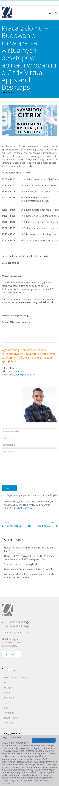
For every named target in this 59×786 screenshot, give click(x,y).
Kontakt (12, 654)
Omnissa (8, 722)
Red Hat (8, 707)
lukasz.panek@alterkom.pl (22, 374)
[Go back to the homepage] (7, 12)
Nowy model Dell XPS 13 (17, 525)
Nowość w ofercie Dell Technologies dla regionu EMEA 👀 (28, 549)
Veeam (7, 692)
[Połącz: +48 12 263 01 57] (27, 625)
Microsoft (9, 697)
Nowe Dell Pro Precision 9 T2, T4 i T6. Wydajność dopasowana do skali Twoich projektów (29, 557)
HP (5, 682)
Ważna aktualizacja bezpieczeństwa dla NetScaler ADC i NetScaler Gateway (29, 576)
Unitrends (9, 712)
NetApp (8, 687)
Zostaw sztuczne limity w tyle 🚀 (20, 564)
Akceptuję (44, 740)
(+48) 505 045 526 (15, 371)
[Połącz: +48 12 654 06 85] (27, 622)
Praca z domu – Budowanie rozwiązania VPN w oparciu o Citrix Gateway (46, 525)
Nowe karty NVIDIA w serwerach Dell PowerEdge (29, 569)
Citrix (6, 702)
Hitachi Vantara (12, 717)
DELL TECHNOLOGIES (15, 677)
